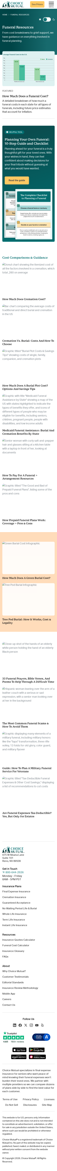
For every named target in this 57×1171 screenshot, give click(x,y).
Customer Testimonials (15, 977)
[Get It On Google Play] (37, 1050)
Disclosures (30, 1105)
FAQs (5, 956)
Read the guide (17, 180)
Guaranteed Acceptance (16, 903)
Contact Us (8, 1005)
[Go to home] (13, 4)
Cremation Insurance (14, 897)
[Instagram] (31, 1026)
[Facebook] (20, 1026)
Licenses (49, 1099)
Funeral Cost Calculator (15, 945)
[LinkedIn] (14, 1026)
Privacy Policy (31, 1099)
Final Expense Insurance (16, 891)
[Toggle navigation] (51, 4)
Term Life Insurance (13, 919)
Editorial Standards (13, 982)
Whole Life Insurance (14, 914)
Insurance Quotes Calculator (18, 940)
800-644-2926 (15, 872)
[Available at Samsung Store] (37, 1057)
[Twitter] (25, 1026)
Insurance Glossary (13, 951)
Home (4, 15)
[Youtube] (36, 1026)
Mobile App (8, 993)
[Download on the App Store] (19, 1050)
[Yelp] (42, 1026)
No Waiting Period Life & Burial (19, 908)
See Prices (37, 4)
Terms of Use (10, 1099)
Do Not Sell (11, 1105)
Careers (6, 999)
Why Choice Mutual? (14, 971)
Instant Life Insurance (14, 925)
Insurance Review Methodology (20, 988)
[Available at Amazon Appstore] (18, 1057)
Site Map (47, 1105)
